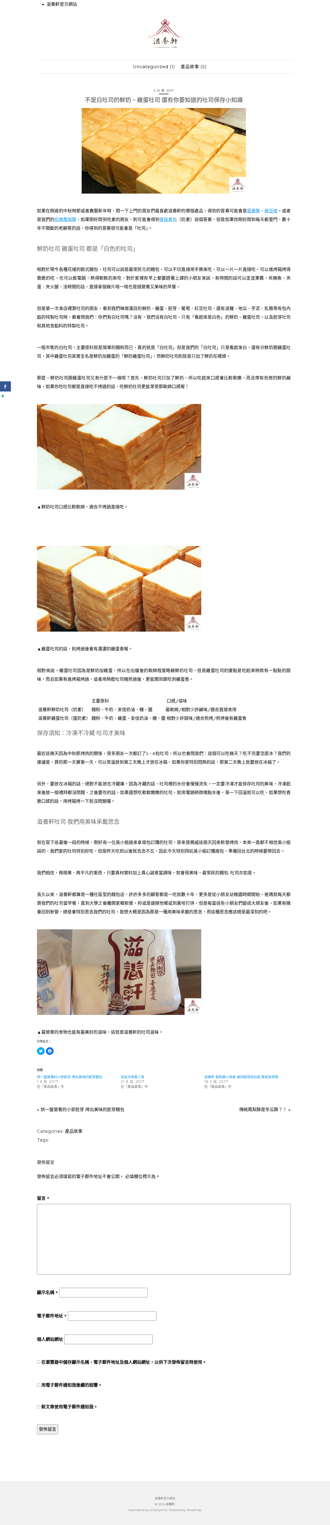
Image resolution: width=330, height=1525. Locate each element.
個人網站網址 (50, 1339)
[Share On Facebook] (5, 386)
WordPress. (194, 1510)
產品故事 (190, 66)
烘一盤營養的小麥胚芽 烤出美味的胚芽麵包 (69, 1077)
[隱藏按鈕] (2, 395)
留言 (43, 1198)
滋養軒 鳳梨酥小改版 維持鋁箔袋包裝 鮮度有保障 (241, 1077)
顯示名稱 (47, 1292)
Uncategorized (150, 66)
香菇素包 (168, 219)
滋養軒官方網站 (62, 4)
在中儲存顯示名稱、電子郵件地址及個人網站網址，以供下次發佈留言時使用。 (124, 1362)
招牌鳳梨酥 (65, 219)
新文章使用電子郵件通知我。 (69, 1407)
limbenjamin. (159, 1510)
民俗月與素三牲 (132, 1077)
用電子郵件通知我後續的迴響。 (71, 1385)
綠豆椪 (271, 211)
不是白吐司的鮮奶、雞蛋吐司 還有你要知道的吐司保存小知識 (164, 99)
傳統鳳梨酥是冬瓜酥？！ (263, 1109)
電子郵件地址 (52, 1316)
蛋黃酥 (253, 211)
